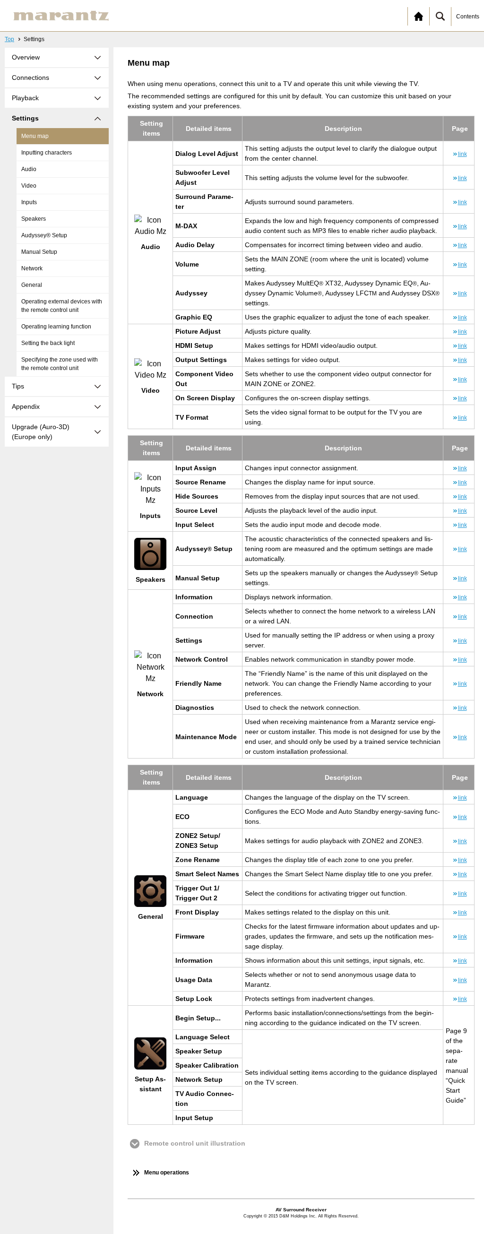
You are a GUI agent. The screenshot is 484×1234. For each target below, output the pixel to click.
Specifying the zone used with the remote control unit (59, 363)
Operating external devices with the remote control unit (61, 305)
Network (32, 268)
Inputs (29, 202)
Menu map (35, 136)
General (31, 285)
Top (9, 39)
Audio (28, 169)
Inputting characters (46, 152)
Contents (467, 16)
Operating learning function (56, 326)
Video (28, 185)
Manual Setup (39, 252)
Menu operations (166, 1172)
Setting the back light (48, 343)
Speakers (33, 219)
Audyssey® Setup (44, 235)
